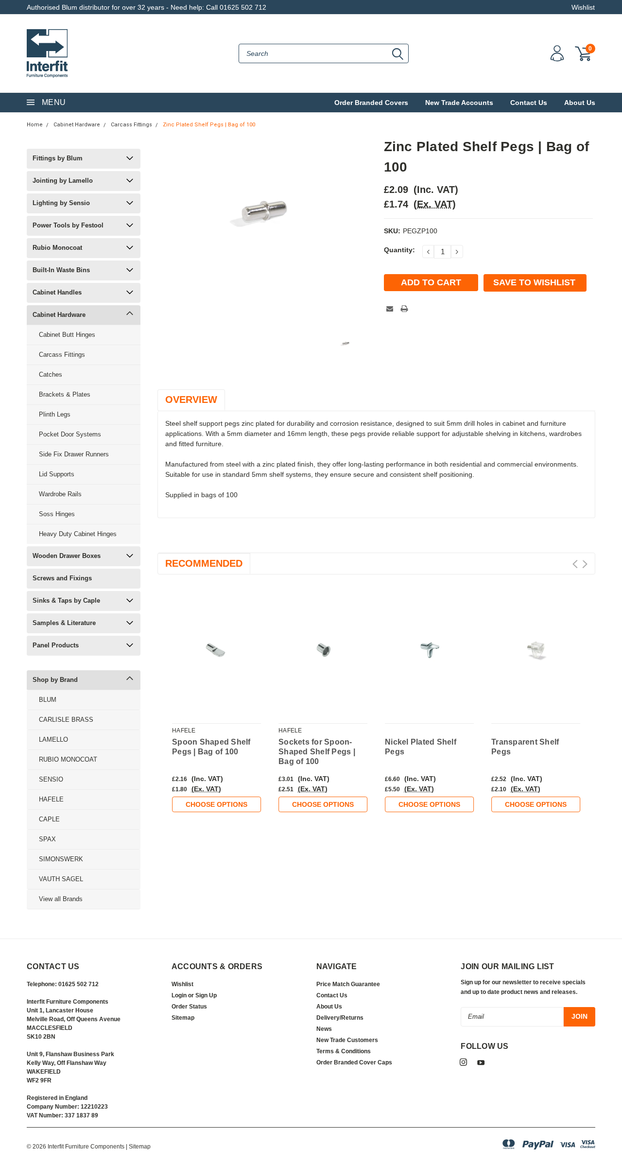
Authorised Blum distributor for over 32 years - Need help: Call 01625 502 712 (146, 7)
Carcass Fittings (131, 125)
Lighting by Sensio (61, 203)
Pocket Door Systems (70, 434)
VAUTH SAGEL (61, 879)
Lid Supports (56, 474)
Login (179, 995)
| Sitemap (138, 1146)
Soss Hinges (57, 514)
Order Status (189, 1006)
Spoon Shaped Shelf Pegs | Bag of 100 (211, 747)
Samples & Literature (64, 623)
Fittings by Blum (58, 158)
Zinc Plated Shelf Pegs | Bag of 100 (209, 125)
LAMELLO (53, 739)
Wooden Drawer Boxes (67, 555)
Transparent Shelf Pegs (525, 747)
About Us (579, 102)
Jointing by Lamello (63, 180)
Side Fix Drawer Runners (74, 454)
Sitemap (183, 1017)
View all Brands (61, 899)
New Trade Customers (347, 1040)
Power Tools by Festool (68, 225)
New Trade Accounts (459, 102)
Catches (50, 374)
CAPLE (49, 819)
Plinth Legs (54, 414)
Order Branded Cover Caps (354, 1062)
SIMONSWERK (61, 859)
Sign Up (206, 995)
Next (585, 564)
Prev (575, 564)
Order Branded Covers (371, 102)
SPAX (47, 839)
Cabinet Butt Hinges (67, 334)
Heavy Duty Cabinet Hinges (78, 534)
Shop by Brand (55, 679)
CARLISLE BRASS (66, 719)
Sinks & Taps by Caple (66, 600)
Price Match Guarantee (348, 984)
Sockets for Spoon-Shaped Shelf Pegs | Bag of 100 (316, 752)
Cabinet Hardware (76, 125)
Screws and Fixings (62, 578)
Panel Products (56, 645)
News (324, 1029)
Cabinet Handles (57, 292)
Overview (191, 399)
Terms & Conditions (343, 1051)
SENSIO (51, 779)
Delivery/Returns (339, 1017)
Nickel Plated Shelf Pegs (420, 747)
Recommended (203, 563)
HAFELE (51, 799)
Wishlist (583, 7)
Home (35, 125)
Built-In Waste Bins (61, 270)
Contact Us (528, 102)
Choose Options (216, 804)
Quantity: (399, 250)
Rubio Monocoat (57, 247)
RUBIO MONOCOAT (68, 759)
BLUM (47, 699)
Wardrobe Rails (60, 494)
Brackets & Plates (64, 394)
